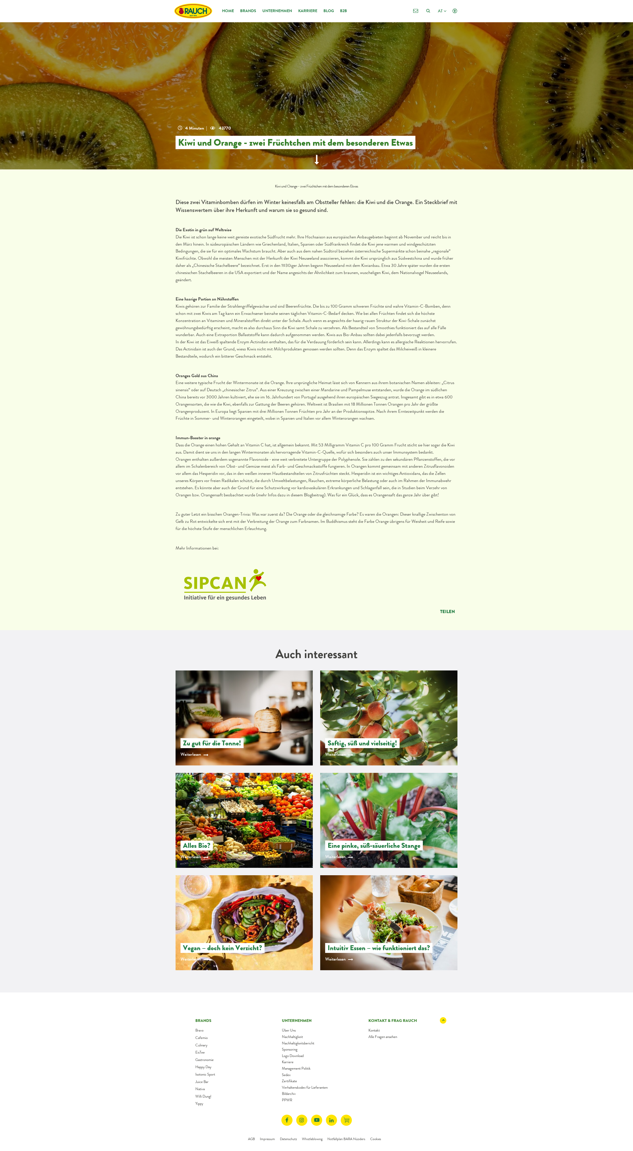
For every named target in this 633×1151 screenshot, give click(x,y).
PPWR (287, 1100)
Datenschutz (288, 1138)
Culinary (201, 1045)
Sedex (286, 1075)
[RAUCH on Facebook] (287, 1120)
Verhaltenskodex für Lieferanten (305, 1087)
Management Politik (296, 1068)
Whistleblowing (312, 1138)
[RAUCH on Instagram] (301, 1120)
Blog (328, 11)
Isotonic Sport (205, 1074)
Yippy (199, 1103)
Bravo (199, 1030)
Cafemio (201, 1037)
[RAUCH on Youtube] (316, 1120)
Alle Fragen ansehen (382, 1036)
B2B (343, 11)
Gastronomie (204, 1059)
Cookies (375, 1138)
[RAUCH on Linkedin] (331, 1120)
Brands (248, 11)
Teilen (447, 611)
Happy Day (203, 1067)
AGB (251, 1138)
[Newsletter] (415, 11)
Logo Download (293, 1056)
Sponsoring (289, 1049)
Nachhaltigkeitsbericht (298, 1043)
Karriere (307, 11)
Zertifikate (289, 1081)
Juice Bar (201, 1081)
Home (228, 11)
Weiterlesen (191, 754)
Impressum (267, 1138)
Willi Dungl (203, 1096)
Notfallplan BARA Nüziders (346, 1138)
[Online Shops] (346, 1120)
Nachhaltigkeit (292, 1036)
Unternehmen (277, 11)
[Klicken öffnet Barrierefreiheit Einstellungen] (455, 11)
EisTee (200, 1052)
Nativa (200, 1089)
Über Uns (289, 1030)
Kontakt (374, 1030)
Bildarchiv (289, 1093)
